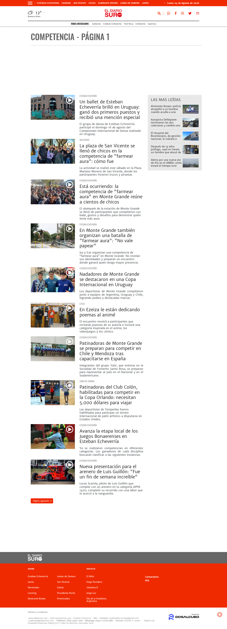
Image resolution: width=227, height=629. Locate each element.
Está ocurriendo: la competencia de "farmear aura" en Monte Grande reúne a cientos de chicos (111, 194)
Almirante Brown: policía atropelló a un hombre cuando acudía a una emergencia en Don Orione (166, 112)
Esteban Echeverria (48, 3)
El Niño (90, 576)
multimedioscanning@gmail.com (124, 618)
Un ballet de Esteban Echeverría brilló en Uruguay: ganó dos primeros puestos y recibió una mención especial (110, 109)
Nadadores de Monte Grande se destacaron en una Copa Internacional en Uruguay (109, 279)
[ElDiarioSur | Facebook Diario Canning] (175, 13)
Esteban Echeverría (112, 24)
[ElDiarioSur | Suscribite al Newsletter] (197, 13)
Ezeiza (92, 3)
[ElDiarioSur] (35, 559)
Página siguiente (41, 501)
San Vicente (79, 3)
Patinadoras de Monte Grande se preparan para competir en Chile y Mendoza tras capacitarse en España (111, 351)
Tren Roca (128, 24)
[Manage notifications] (219, 614)
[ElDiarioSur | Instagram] (182, 13)
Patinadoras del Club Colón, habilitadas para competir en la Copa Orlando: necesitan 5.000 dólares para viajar (110, 394)
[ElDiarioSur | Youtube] (178, 558)
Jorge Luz (91, 593)
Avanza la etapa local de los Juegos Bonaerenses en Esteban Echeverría (109, 436)
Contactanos (152, 576)
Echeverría (140, 24)
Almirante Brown (108, 3)
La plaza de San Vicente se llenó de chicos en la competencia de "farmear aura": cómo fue (107, 153)
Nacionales (33, 587)
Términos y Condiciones (38, 612)
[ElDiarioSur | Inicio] (196, 569)
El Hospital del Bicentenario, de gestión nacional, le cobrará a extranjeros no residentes (166, 137)
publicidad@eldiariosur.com (41, 620)
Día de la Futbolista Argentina (96, 599)
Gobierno (96, 24)
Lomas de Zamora (130, 3)
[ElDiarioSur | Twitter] (189, 13)
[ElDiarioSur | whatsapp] (168, 13)
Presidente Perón (66, 593)
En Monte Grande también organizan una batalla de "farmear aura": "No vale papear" (107, 238)
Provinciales (63, 598)
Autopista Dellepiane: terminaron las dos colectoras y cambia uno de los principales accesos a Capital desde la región (165, 127)
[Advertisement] (116, 70)
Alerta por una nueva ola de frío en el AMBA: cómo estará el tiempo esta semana (166, 164)
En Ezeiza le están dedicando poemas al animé (110, 312)
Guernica (152, 24)
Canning (66, 3)
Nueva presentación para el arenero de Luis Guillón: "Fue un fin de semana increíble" (110, 472)
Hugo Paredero (94, 582)
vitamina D (92, 587)
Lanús (145, 3)
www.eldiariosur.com (37, 618)
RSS (147, 580)
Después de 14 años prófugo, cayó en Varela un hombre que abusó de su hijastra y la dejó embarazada (166, 152)
